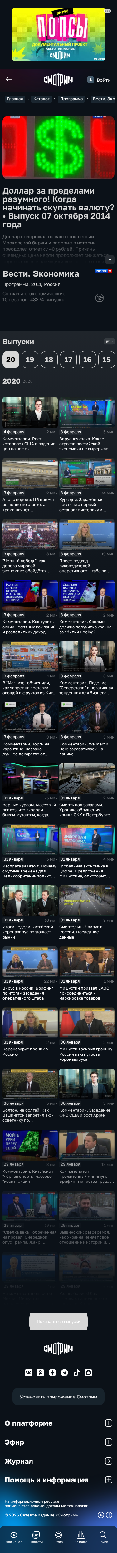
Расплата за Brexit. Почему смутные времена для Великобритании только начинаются (29, 873)
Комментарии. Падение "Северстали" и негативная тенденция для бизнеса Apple (86, 690)
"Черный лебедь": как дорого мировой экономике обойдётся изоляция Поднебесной (26, 568)
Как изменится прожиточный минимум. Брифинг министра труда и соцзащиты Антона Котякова (86, 1181)
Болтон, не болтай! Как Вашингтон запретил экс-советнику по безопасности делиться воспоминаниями (27, 1120)
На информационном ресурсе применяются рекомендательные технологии (46, 1504)
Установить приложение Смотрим (58, 1396)
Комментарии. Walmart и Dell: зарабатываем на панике (83, 748)
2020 (28, 381)
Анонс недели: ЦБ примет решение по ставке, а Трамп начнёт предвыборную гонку (28, 507)
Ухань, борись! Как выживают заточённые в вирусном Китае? (83, 1298)
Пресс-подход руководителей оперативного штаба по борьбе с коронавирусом (84, 568)
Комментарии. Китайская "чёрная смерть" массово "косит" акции (27, 1176)
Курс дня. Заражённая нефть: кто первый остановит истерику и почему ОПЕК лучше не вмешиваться (82, 509)
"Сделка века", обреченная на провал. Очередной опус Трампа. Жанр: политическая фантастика (29, 1240)
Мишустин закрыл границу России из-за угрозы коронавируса (85, 1053)
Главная (15, 98)
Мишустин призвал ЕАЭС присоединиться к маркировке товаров (84, 992)
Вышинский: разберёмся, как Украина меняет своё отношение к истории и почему (84, 1240)
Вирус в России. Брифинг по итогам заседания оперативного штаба (27, 992)
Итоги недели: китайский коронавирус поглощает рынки (27, 931)
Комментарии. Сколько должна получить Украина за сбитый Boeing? (85, 626)
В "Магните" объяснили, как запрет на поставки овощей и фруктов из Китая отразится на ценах (29, 690)
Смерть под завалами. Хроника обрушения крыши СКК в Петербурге (84, 809)
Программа (71, 98)
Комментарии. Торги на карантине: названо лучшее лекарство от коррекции (25, 751)
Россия (52, 284)
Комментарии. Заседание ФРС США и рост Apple (84, 1113)
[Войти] (90, 79)
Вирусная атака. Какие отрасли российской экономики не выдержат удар (83, 446)
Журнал (19, 1461)
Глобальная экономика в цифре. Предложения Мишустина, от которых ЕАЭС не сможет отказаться (83, 876)
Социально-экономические (34, 293)
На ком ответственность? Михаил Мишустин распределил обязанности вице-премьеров (29, 1301)
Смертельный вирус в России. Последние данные (80, 931)
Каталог (41, 98)
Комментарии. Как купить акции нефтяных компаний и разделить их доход (29, 626)
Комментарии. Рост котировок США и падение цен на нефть (29, 443)
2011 (36, 284)
